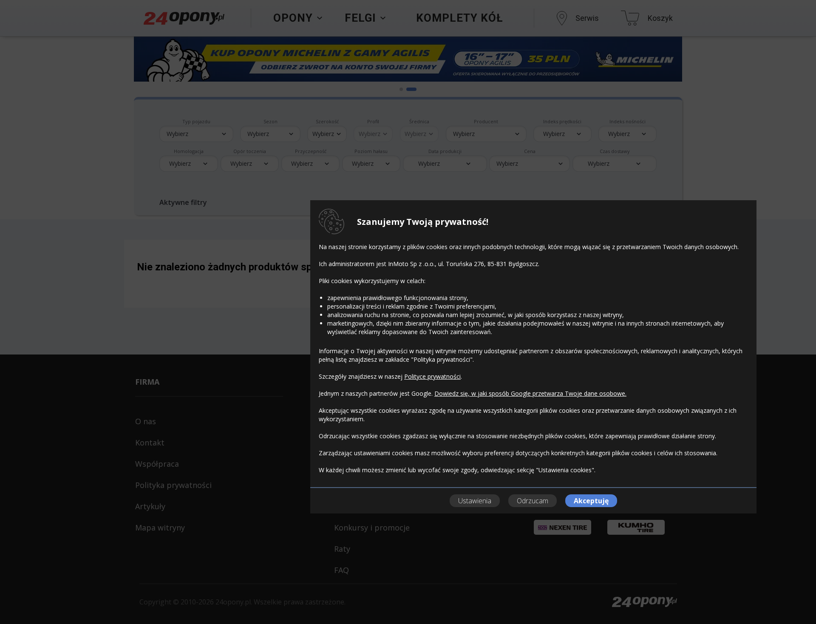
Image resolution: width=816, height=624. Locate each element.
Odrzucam (532, 500)
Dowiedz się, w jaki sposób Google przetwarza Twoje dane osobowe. (530, 393)
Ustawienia (474, 500)
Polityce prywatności (432, 376)
